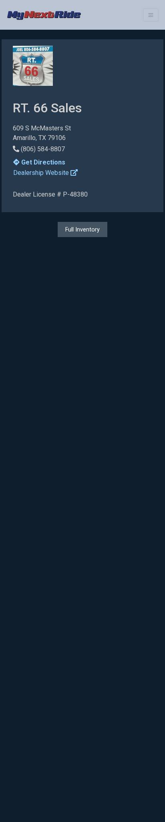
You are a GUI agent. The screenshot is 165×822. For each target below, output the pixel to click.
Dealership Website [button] (41, 173)
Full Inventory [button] (82, 229)
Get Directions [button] (42, 162)
